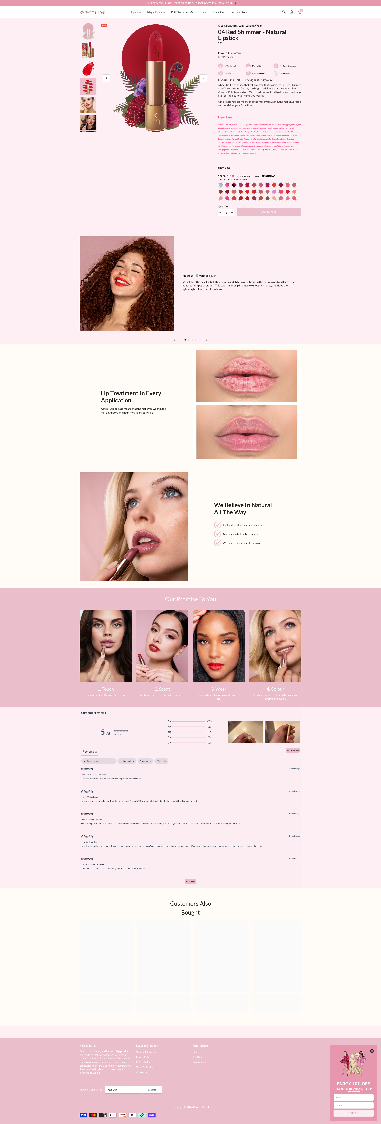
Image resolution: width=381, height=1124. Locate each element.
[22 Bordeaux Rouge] (254, 198)
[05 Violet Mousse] (254, 185)
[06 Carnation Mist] (260, 185)
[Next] (203, 78)
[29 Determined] (260, 191)
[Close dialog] (372, 1051)
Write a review (293, 750)
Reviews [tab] (89, 751)
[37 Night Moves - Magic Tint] (234, 185)
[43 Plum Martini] (287, 198)
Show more (190, 881)
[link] (106, 646)
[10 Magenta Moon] (281, 185)
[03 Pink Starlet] (240, 185)
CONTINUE (353, 1113)
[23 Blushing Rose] (294, 185)
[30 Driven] (267, 191)
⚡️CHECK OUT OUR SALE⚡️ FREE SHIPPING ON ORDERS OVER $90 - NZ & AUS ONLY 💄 (191, 3)
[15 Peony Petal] (294, 191)
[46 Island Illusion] (281, 198)
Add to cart (269, 212)
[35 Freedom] (234, 198)
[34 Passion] (254, 191)
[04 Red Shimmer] (247, 185)
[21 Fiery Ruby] (240, 191)
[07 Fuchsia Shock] (267, 185)
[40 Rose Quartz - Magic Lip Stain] (227, 185)
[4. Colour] (275, 646)
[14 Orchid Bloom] (234, 191)
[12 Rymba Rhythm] (287, 191)
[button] (175, 340)
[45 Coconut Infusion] (274, 198)
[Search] (284, 12)
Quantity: (223, 206)
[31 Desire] (220, 191)
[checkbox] (161, 761)
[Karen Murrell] (247, 404)
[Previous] (106, 78)
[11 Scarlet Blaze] (227, 191)
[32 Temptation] (247, 191)
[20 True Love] (240, 198)
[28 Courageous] (260, 198)
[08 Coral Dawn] (274, 185)
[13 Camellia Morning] (287, 185)
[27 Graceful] (267, 198)
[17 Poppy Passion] (281, 191)
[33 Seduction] (247, 198)
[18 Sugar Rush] (227, 198)
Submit (152, 1089)
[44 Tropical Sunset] (294, 198)
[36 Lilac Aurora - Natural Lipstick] (274, 191)
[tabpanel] (190, 822)
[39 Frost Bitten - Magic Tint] (220, 185)
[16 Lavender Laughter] (220, 198)
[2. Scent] (162, 646)
